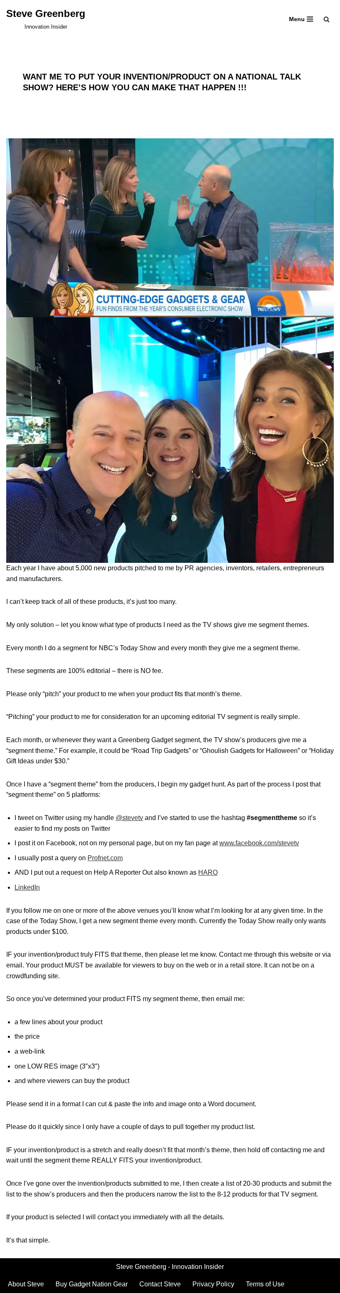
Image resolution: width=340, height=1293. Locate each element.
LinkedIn (27, 887)
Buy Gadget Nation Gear (92, 1284)
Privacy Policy (213, 1284)
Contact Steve (160, 1284)
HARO (208, 872)
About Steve (26, 1284)
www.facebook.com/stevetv (259, 843)
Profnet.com (105, 857)
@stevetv (129, 817)
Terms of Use (265, 1284)
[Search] (326, 19)
